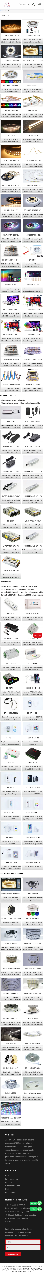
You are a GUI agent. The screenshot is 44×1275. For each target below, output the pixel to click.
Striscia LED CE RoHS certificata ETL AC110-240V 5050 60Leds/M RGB (11, 975)
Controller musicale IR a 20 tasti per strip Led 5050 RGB (32, 793)
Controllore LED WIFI (8, 595)
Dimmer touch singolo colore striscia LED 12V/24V (11, 718)
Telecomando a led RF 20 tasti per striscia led (32, 743)
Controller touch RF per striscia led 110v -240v (11, 843)
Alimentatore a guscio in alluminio (13, 400)
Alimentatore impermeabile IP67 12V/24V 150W (33, 501)
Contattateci (10, 1192)
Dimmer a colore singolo (9, 586)
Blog (32, 1270)
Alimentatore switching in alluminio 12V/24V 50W (11, 526)
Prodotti (8, 1182)
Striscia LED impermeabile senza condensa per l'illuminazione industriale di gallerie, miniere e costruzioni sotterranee (33, 901)
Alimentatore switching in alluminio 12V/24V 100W (33, 526)
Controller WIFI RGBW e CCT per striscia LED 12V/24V (11, 618)
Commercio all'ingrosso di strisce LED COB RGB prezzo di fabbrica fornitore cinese (11, 117)
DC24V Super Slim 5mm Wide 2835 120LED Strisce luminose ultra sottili (11, 191)
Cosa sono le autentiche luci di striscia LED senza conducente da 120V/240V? (32, 1025)
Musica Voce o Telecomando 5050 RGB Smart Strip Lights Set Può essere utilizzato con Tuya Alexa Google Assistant (11, 342)
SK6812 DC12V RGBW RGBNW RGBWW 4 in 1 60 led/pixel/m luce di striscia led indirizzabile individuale (32, 367)
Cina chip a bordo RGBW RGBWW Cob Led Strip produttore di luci (33, 115)
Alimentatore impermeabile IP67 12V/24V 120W (33, 476)
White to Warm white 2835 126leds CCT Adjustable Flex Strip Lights (11, 42)
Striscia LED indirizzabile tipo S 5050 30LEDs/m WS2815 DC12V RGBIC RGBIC (11, 241)
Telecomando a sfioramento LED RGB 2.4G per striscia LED (33, 668)
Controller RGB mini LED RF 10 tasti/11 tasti (32, 718)
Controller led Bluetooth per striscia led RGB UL (11, 818)
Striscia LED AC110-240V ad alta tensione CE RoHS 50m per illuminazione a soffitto (11, 1025)
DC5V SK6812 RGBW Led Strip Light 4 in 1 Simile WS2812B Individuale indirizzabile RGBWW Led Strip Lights (33, 392)
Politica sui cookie (24, 1270)
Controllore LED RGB (8, 589)
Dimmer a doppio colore (28, 586)
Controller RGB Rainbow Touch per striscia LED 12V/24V (11, 693)
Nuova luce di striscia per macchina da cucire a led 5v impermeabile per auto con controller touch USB (32, 267)
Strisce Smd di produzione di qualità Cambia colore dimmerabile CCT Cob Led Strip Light (32, 93)
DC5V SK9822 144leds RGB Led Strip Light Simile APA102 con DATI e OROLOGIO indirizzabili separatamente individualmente (11, 267)
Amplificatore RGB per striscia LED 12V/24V (11, 668)
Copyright (26, 1268)
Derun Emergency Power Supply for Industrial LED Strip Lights (11, 426)
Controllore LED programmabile (32, 592)
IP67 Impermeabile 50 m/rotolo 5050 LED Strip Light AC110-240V (32, 1073)
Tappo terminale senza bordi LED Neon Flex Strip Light (33, 140)
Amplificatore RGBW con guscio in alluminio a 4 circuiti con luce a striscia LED (32, 644)
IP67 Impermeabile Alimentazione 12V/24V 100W (32, 551)
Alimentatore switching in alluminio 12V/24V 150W (11, 576)
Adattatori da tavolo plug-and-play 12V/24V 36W (32, 451)
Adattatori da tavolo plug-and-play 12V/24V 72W (11, 451)
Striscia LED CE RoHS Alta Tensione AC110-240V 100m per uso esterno (11, 1074)
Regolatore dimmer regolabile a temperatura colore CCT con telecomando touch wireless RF (10, 744)
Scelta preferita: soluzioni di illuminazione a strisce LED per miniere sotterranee (11, 1049)
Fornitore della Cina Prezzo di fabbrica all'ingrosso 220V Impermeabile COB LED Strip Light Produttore (32, 68)
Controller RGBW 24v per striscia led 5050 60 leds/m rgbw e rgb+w (32, 843)
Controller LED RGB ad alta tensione (30, 595)
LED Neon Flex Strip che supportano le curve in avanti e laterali (11, 142)
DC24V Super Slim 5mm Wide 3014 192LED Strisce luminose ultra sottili (32, 167)
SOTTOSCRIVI (13, 1254)
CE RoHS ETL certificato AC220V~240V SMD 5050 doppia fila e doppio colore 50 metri (11, 1000)
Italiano (22, 4)
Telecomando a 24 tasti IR (33, 866)
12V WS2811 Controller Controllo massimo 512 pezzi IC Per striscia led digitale (11, 869)
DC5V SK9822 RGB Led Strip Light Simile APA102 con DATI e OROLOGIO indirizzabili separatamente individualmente (11, 367)
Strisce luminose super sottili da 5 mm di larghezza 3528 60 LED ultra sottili (11, 216)
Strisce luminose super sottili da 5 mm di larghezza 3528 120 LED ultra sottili (32, 216)
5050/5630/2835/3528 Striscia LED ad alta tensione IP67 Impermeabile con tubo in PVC (11, 1099)
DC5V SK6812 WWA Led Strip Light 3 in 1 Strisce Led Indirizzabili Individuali (11, 391)
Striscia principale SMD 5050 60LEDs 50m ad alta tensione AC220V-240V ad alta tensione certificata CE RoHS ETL (32, 976)
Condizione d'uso (13, 1270)
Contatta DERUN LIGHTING (23, 1271)
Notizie (8, 1189)
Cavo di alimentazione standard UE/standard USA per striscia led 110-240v (33, 1099)
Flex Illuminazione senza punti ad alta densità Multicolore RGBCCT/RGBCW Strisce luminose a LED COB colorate (11, 93)
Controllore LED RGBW (26, 589)
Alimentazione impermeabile (30, 403)
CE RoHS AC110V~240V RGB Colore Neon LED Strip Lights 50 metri (32, 925)
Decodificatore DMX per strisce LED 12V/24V (11, 643)
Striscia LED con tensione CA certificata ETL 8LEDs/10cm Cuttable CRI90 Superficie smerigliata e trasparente (32, 1050)
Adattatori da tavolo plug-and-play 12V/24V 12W (11, 476)
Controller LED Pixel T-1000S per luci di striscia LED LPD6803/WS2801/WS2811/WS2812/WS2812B (11, 770)
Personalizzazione (12, 1186)
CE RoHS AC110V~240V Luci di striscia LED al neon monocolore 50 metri (11, 950)
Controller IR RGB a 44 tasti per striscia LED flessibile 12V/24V (32, 693)
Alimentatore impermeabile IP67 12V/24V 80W (11, 501)
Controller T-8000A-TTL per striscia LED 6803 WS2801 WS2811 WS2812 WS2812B (32, 769)
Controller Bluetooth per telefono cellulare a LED (33, 618)
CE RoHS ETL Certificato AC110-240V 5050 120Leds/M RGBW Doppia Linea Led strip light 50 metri (11, 1125)
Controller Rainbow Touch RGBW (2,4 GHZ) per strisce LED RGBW (33, 818)
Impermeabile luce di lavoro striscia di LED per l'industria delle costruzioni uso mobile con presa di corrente (11, 926)
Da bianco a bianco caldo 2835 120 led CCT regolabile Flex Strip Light (11, 167)
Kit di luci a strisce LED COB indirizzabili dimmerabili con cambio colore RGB (32, 42)
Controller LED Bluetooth (9, 592)
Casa (1, 11)
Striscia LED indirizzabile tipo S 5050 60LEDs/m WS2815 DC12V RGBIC (33, 241)
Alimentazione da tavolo (9, 403)
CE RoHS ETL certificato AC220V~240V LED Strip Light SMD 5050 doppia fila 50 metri (32, 1000)
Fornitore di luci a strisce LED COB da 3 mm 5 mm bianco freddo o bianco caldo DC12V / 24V (11, 67)
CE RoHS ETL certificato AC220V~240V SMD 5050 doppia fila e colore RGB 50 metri (32, 950)
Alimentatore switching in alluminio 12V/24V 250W (11, 551)
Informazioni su (11, 1179)
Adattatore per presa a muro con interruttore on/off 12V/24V (33, 426)
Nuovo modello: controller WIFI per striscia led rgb (10, 793)
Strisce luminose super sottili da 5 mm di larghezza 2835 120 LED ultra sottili (32, 191)
